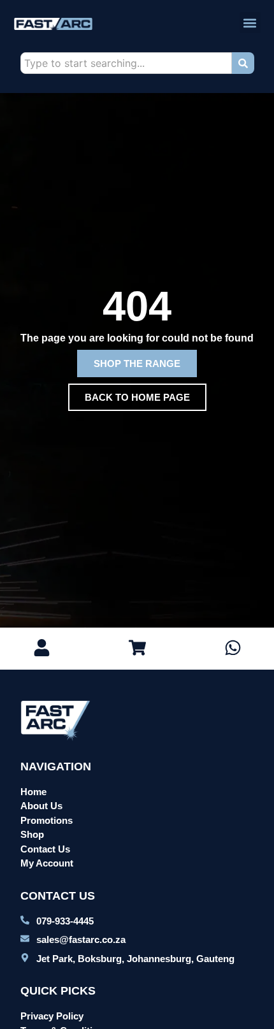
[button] (250, 22)
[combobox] (126, 63)
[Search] (243, 63)
